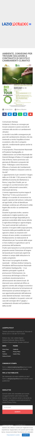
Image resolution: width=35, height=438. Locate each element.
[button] (30, 24)
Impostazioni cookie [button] (13, 435)
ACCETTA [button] (26, 435)
